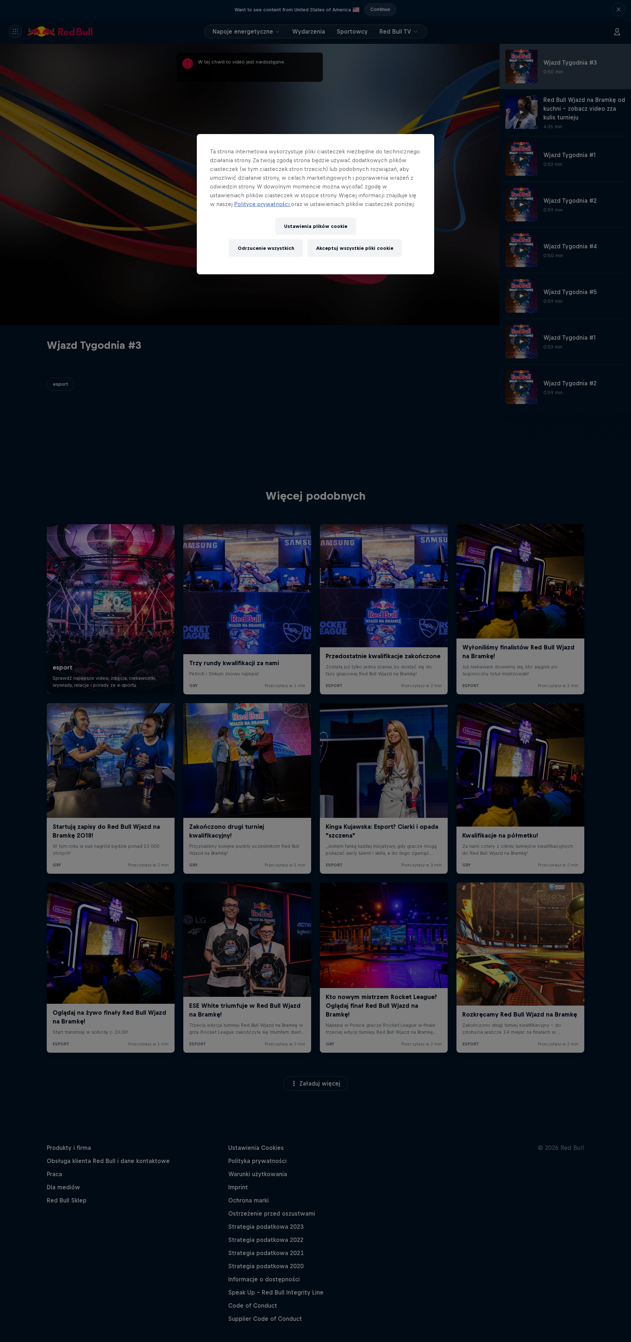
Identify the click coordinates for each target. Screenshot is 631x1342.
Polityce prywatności (262, 204)
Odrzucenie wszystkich (266, 248)
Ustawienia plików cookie (315, 226)
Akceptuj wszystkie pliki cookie (354, 248)
